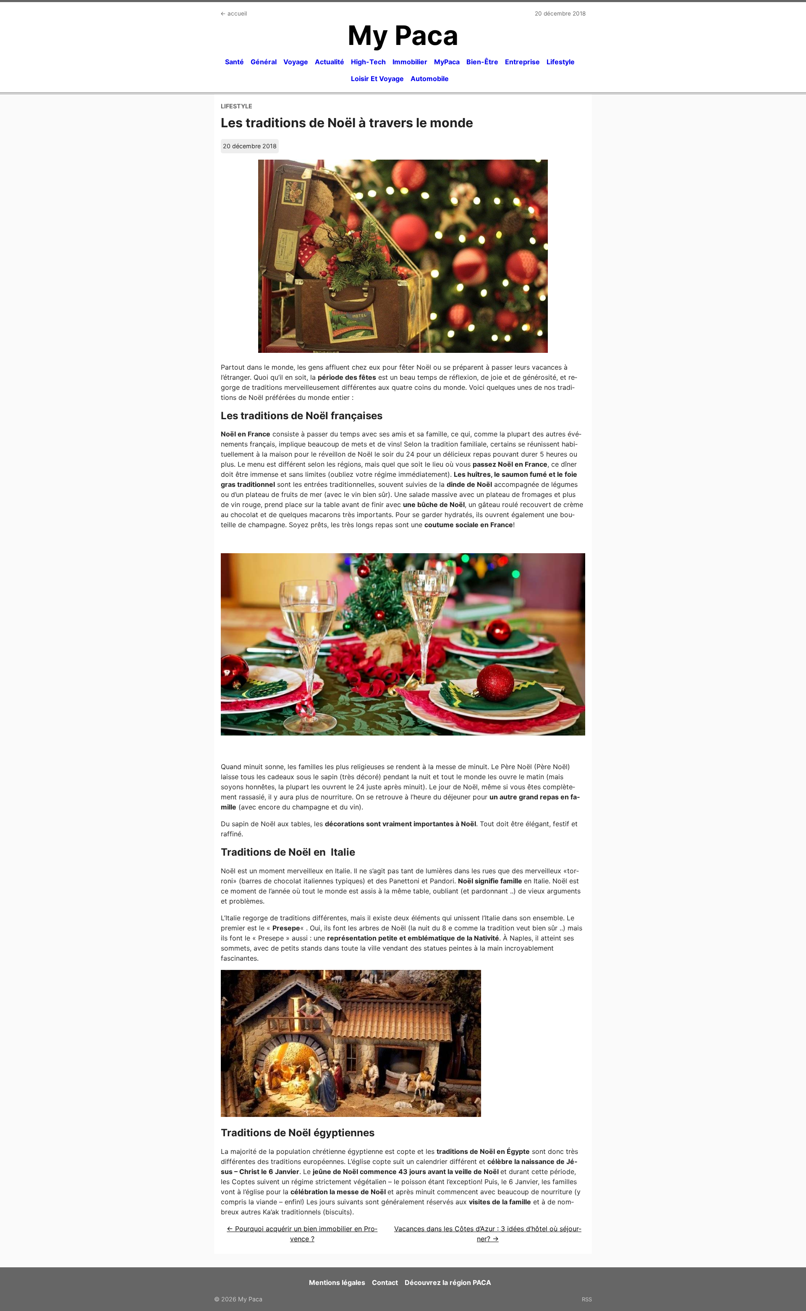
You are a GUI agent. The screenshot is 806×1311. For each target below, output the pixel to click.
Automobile (430, 78)
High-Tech (368, 62)
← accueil (233, 13)
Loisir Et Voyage (377, 78)
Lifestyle (561, 62)
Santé (234, 62)
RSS (587, 1299)
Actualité (329, 62)
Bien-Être (482, 62)
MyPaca (447, 62)
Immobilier (410, 62)
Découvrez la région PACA (448, 1282)
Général (264, 62)
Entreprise (522, 62)
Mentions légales (337, 1282)
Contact (385, 1282)
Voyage (295, 62)
